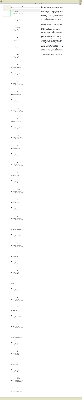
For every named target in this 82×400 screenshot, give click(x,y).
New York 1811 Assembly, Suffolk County (15, 353)
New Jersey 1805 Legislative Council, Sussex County (16, 56)
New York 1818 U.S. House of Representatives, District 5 (17, 391)
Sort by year (13, 11)
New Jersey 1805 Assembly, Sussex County (15, 40)
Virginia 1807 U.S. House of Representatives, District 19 (17, 229)
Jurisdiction (5, 9)
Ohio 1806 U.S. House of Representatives (15, 164)
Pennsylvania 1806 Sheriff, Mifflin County (15, 175)
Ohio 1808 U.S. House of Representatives (15, 299)
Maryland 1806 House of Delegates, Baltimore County (16, 94)
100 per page (16, 11)
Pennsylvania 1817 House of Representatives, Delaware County (17, 380)
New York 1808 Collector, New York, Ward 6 (16, 272)
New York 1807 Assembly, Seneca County (15, 202)
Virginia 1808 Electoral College (14, 310)
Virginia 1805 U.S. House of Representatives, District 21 (17, 83)
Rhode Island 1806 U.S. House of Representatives (16, 191)
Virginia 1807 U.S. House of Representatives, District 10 (17, 218)
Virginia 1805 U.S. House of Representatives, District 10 (17, 67)
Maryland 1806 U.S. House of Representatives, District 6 (17, 121)
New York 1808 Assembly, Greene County (15, 256)
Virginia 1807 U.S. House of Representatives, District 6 (16, 245)
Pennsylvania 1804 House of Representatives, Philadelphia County (17, 13)
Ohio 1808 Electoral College (14, 283)
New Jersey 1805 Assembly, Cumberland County (16, 29)
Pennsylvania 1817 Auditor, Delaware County (16, 364)
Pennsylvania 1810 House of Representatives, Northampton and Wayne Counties (19, 337)
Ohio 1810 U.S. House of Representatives (15, 326)
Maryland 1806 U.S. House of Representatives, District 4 (17, 110)
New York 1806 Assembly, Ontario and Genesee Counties (17, 137)
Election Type (5, 16)
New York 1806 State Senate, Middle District (16, 148)
